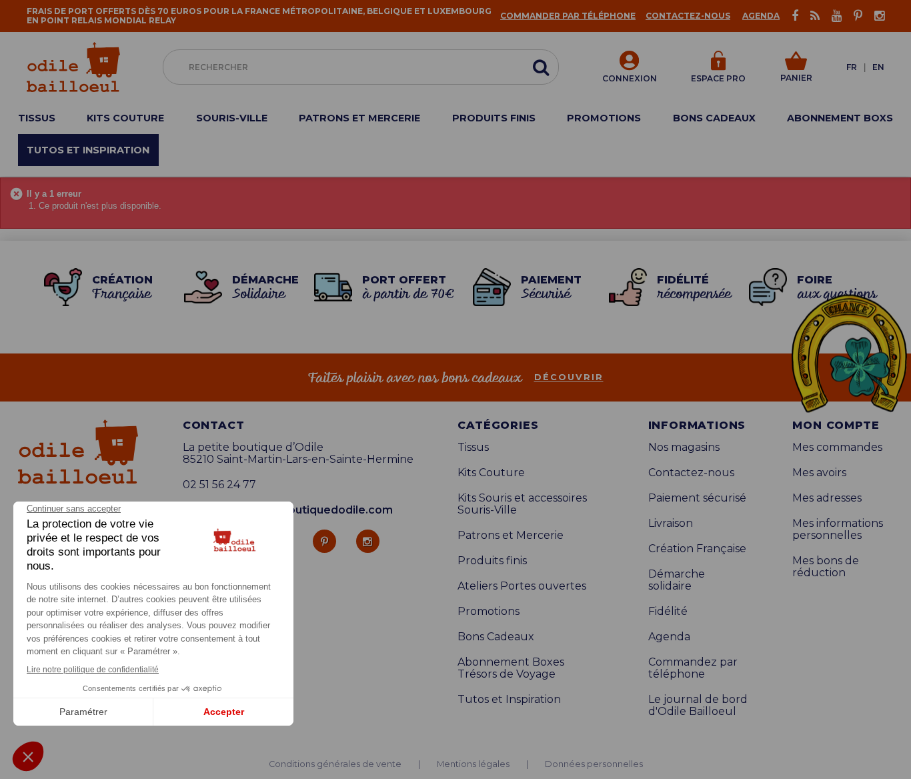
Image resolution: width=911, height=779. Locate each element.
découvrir (569, 377)
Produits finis (492, 561)
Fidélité (668, 612)
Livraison (670, 524)
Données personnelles (594, 764)
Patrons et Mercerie (511, 536)
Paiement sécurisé (697, 498)
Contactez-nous (688, 16)
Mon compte (835, 426)
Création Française (697, 549)
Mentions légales (473, 764)
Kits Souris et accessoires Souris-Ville (522, 504)
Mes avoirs (819, 473)
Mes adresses (827, 498)
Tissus (473, 448)
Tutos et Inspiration (509, 700)
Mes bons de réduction (825, 567)
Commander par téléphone (568, 16)
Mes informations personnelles (837, 530)
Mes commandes (837, 448)
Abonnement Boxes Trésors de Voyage (511, 668)
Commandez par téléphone (693, 668)
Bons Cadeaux (496, 637)
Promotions (489, 612)
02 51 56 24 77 (219, 485)
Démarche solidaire (676, 580)
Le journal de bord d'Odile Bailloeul (698, 706)
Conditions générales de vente (335, 764)
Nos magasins (684, 448)
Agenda (761, 16)
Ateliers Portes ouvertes (522, 586)
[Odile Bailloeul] (73, 67)
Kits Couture (491, 473)
